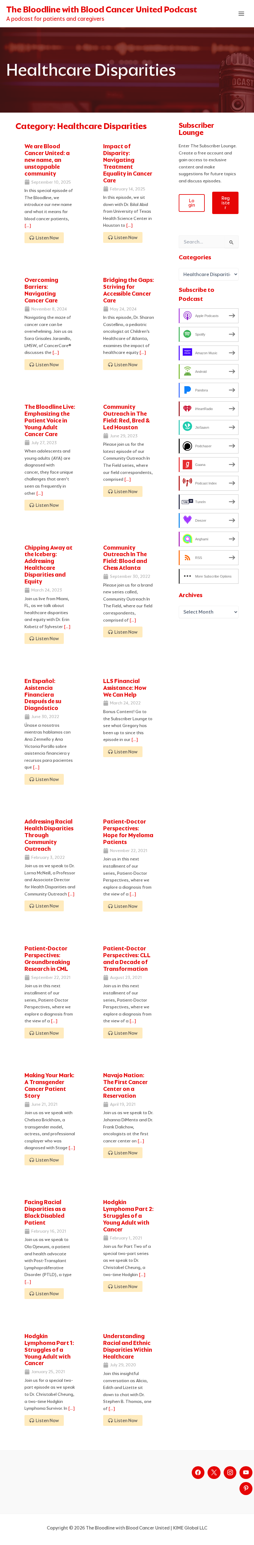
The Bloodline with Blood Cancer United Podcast (101, 9)
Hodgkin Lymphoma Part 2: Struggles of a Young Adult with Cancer (128, 1216)
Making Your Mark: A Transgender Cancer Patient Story (49, 1085)
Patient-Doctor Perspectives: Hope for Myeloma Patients (128, 832)
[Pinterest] (245, 1488)
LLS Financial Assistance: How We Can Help (125, 687)
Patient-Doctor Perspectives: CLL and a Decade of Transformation (127, 958)
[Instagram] (230, 1472)
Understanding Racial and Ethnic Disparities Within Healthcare (127, 1346)
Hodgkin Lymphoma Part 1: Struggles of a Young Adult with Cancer (49, 1350)
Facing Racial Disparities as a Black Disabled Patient (45, 1212)
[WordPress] (245, 1472)
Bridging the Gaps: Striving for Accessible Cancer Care (128, 290)
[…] (27, 225)
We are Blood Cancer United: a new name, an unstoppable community (47, 160)
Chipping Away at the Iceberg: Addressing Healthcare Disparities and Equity (48, 564)
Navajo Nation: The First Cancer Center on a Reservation (125, 1085)
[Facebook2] (198, 1472)
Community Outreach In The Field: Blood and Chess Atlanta (125, 558)
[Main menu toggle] (241, 13)
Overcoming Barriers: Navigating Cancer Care (41, 290)
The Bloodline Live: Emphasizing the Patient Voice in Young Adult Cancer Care (49, 420)
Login (191, 203)
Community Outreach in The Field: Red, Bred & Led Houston (126, 417)
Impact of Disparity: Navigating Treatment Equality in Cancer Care (127, 163)
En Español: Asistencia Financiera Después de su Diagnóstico (42, 694)
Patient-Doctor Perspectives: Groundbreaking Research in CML (47, 958)
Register (225, 202)
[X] (214, 1472)
